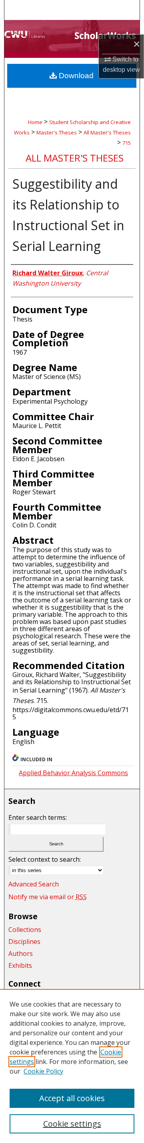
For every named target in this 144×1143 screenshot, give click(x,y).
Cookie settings (72, 1123)
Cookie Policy (43, 1071)
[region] (72, 1066)
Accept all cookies (72, 1098)
